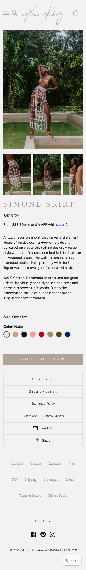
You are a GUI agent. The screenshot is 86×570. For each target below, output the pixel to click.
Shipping (30, 479)
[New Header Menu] (6, 13)
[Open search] (14, 13)
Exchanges (51, 479)
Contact (35, 463)
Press (72, 463)
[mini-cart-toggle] (77, 13)
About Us (17, 463)
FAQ (15, 479)
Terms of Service (30, 496)
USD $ (40, 521)
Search (69, 479)
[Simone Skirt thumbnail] (17, 174)
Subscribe (54, 463)
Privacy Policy (57, 496)
